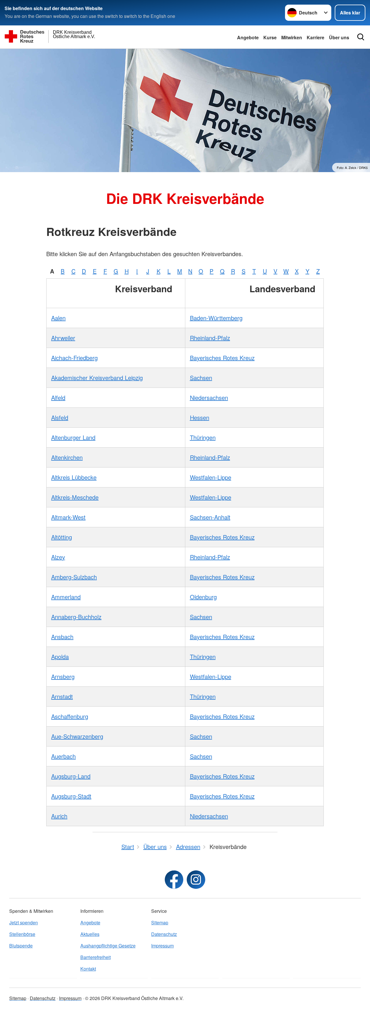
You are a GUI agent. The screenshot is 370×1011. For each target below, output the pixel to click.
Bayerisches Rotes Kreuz (222, 357)
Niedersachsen (209, 397)
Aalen (58, 318)
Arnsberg (63, 676)
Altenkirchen (67, 457)
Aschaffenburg (69, 716)
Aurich (59, 816)
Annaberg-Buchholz (76, 616)
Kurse (270, 37)
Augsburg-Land (70, 776)
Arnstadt (62, 696)
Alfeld (58, 397)
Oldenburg (203, 597)
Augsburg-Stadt (71, 796)
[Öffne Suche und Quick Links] (360, 37)
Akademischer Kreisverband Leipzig (97, 377)
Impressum (162, 945)
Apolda (60, 656)
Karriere (315, 37)
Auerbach (63, 756)
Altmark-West (68, 517)
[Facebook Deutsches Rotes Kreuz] (174, 879)
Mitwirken (291, 37)
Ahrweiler (63, 338)
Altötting (61, 537)
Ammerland (66, 597)
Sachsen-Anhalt (210, 517)
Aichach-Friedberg (74, 357)
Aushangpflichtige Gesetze (108, 945)
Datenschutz (164, 934)
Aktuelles (89, 934)
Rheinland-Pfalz (210, 338)
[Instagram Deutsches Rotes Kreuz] (196, 879)
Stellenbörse (22, 934)
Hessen (199, 417)
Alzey (58, 557)
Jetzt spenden (23, 922)
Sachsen (201, 377)
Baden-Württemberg (216, 318)
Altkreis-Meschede (75, 497)
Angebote (248, 37)
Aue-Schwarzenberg (77, 736)
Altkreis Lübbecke (74, 477)
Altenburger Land (73, 437)
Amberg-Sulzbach (74, 577)
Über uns (339, 37)
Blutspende (21, 945)
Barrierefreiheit (95, 957)
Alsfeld (59, 417)
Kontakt (88, 968)
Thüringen (203, 437)
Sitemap (159, 922)
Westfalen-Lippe (210, 477)
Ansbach (62, 636)
